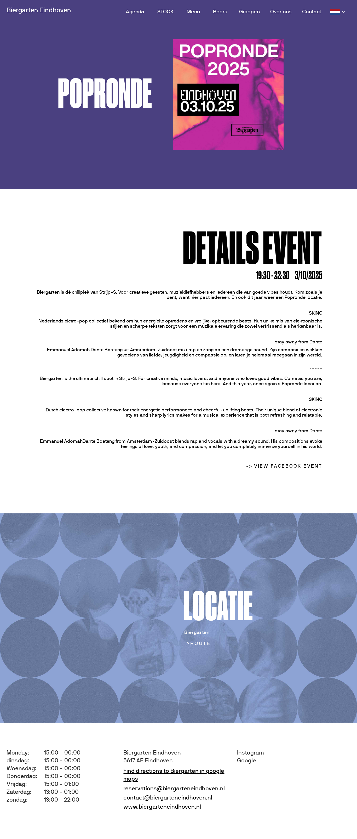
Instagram (250, 753)
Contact (311, 11)
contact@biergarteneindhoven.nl (167, 798)
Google (246, 760)
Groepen (249, 11)
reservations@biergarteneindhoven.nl (174, 788)
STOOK (165, 11)
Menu (193, 11)
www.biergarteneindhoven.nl (162, 807)
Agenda (135, 11)
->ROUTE (197, 643)
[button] (338, 11)
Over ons (281, 11)
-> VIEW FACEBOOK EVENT (284, 466)
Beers (220, 11)
